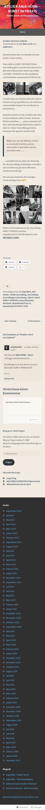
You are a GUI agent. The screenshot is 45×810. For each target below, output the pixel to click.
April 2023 (11, 524)
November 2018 (13, 711)
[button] (9, 88)
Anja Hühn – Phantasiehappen (19, 779)
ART (34, 292)
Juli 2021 (10, 587)
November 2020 (13, 618)
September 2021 (13, 582)
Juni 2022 (10, 555)
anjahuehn (7, 47)
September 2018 (13, 720)
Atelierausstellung (18, 294)
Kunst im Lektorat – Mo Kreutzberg (22, 788)
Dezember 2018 (13, 707)
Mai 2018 (10, 738)
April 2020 (11, 640)
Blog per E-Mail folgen (14, 431)
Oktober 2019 (12, 667)
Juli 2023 (10, 515)
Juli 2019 (10, 676)
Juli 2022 (10, 551)
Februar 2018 (12, 751)
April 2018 (10, 742)
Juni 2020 (10, 631)
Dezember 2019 (13, 658)
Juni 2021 (10, 591)
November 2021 (13, 578)
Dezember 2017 (13, 760)
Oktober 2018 (12, 716)
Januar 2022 (11, 573)
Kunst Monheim (27, 300)
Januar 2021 (11, 609)
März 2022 (11, 564)
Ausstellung (32, 294)
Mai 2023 (10, 520)
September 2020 (14, 627)
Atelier (6, 294)
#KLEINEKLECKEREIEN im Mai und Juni (23, 481)
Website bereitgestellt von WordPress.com (21, 797)
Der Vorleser (10, 321)
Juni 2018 (10, 734)
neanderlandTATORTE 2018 (15, 306)
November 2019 (13, 662)
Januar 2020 (11, 653)
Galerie (30, 297)
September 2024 (14, 511)
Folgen (9, 462)
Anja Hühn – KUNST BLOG (17, 775)
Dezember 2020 (13, 613)
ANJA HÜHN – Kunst (24, 355)
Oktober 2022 (12, 538)
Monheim (7, 303)
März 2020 (11, 644)
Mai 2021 (10, 595)
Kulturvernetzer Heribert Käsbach (21, 784)
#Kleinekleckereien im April (18, 484)
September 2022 (13, 542)
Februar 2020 (12, 649)
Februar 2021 (12, 604)
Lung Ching (11, 478)
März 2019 (11, 693)
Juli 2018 (10, 729)
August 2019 (12, 671)
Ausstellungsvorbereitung (14, 297)
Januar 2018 (11, 756)
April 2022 (11, 560)
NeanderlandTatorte (21, 303)
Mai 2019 (10, 685)
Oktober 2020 (12, 622)
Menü (22, 32)
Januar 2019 (11, 702)
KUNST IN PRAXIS (11, 300)
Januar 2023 (11, 533)
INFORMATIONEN (11, 237)
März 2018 (11, 747)
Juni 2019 (10, 680)
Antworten (9, 378)
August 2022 (12, 546)
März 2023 (11, 529)
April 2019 (10, 689)
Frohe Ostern (34, 321)
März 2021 (11, 600)
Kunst (37, 297)
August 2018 (12, 725)
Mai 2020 (10, 636)
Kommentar (33, 420)
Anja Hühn (26, 292)
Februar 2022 (12, 569)
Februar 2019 (12, 698)
